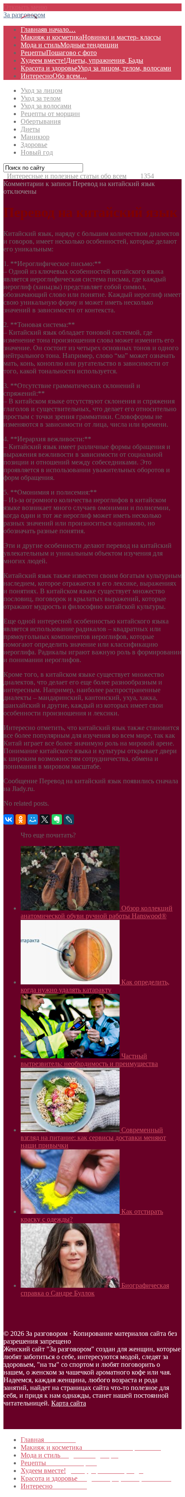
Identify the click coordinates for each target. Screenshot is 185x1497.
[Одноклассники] (20, 819)
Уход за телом (41, 98)
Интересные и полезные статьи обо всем (66, 176)
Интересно (54, 75)
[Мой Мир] (33, 819)
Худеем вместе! (82, 60)
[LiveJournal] (69, 819)
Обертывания (41, 121)
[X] (45, 819)
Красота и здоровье (96, 68)
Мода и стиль (69, 45)
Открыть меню (25, 7)
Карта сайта (68, 1403)
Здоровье (34, 144)
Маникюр (35, 137)
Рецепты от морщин (50, 113)
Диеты (30, 129)
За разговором (24, 14)
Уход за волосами (46, 106)
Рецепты (59, 52)
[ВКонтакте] (8, 819)
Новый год (37, 152)
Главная (48, 29)
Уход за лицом (41, 90)
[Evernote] (57, 819)
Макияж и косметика (91, 37)
